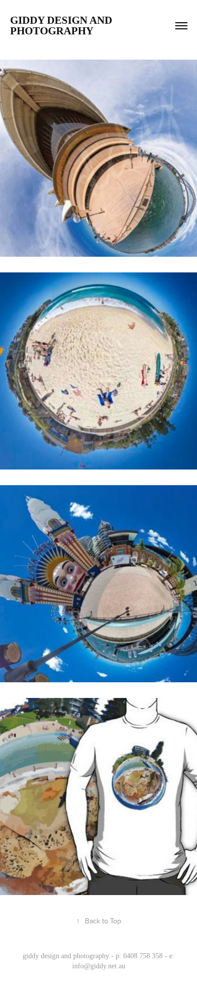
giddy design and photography (62, 25)
